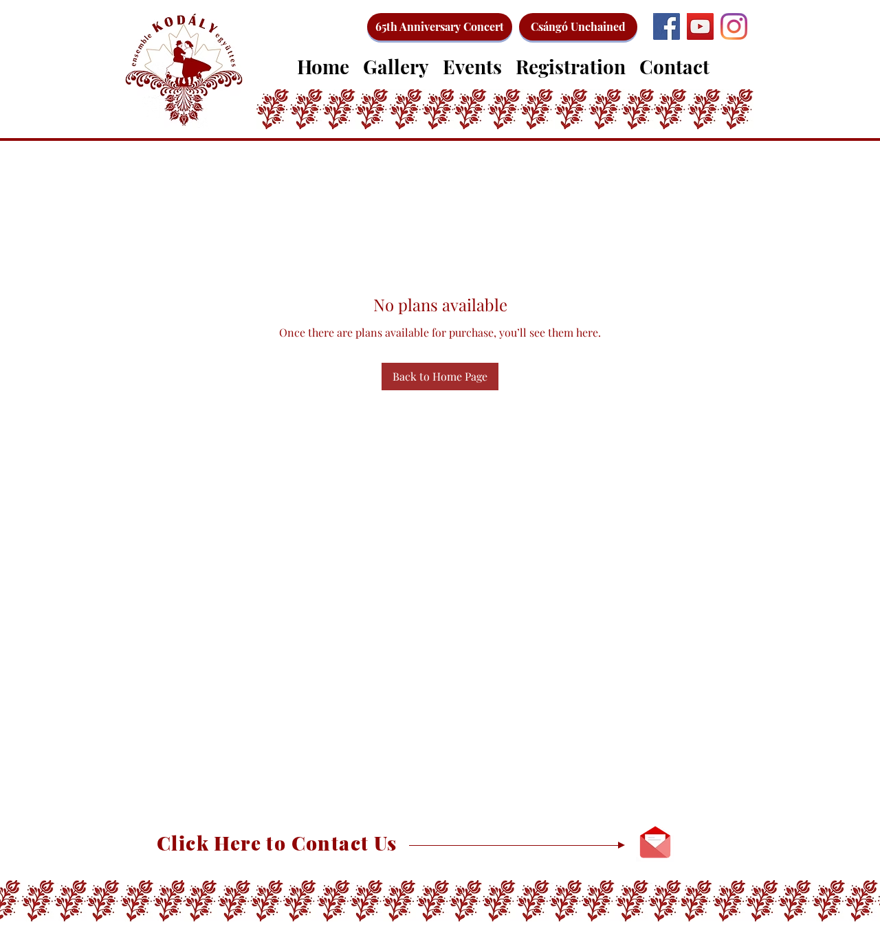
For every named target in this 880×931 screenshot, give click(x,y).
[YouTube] (700, 26)
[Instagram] (733, 26)
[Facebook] (666, 26)
